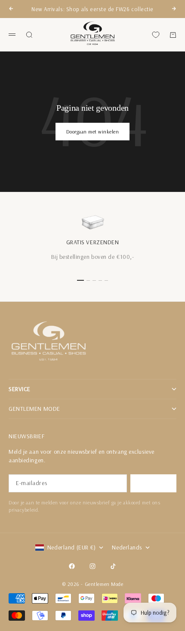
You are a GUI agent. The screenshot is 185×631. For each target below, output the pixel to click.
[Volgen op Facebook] (71, 566)
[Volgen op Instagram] (92, 566)
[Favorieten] (155, 34)
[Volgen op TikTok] (113, 566)
